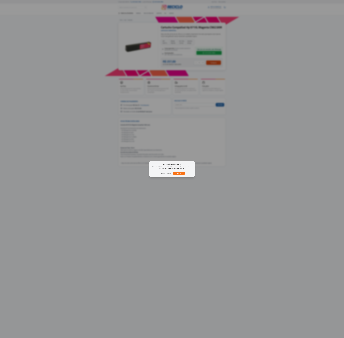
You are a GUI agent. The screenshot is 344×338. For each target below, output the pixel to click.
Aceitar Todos (178, 173)
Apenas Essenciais (166, 173)
